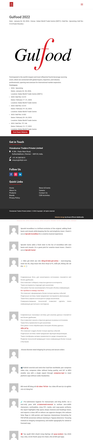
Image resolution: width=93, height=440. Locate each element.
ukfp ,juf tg (24, 328)
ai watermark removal (45, 404)
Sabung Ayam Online (21, 220)
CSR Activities (44, 195)
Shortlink (58, 220)
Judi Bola (27, 220)
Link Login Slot (47, 220)
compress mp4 (59, 373)
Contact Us (43, 193)
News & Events (44, 188)
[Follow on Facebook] (11, 174)
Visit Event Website (20, 132)
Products (12, 193)
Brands (12, 195)
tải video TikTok (42, 386)
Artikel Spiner (73, 220)
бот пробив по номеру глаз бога (32, 290)
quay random (58, 434)
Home (11, 188)
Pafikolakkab (53, 220)
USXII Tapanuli (64, 220)
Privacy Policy (14, 198)
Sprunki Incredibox (32, 234)
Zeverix (68, 220)
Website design (60, 217)
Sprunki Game (30, 250)
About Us (12, 190)
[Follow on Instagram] (15, 174)
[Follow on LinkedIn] (20, 174)
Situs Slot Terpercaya (34, 220)
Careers (42, 190)
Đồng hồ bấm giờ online (50, 261)
